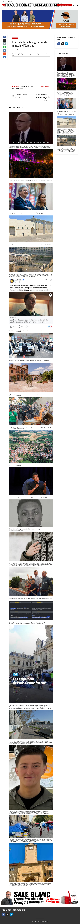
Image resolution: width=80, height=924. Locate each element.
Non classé (15, 38)
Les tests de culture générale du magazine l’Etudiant (29, 43)
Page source (16, 86)
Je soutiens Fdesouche (64, 5)
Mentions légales (44, 921)
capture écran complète (42, 86)
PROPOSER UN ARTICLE (7, 1)
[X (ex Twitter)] (62, 43)
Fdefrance (14, 49)
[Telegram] (66, 43)
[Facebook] (58, 43)
